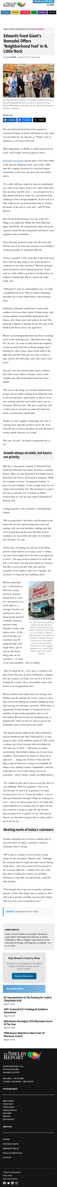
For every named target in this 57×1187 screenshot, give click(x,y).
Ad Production (8, 1119)
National (52, 12)
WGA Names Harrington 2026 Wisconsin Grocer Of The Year (28, 1023)
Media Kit (6, 1116)
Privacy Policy (7, 1176)
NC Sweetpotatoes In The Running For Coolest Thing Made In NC (28, 999)
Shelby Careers (8, 1107)
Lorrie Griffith (11, 57)
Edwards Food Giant (13, 160)
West (34, 12)
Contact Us (7, 1157)
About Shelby (8, 1101)
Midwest (15, 12)
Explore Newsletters (24, 976)
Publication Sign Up (11, 1144)
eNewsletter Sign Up (11, 1148)
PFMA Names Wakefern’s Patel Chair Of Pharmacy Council (24, 1035)
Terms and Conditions (10, 1179)
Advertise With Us (10, 1110)
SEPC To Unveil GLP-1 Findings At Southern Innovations (26, 1011)
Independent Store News (25, 29)
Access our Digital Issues (12, 1153)
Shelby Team (8, 1104)
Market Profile (9, 29)
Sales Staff (7, 1113)
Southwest (25, 12)
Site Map (6, 1139)
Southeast (6, 12)
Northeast (42, 12)
